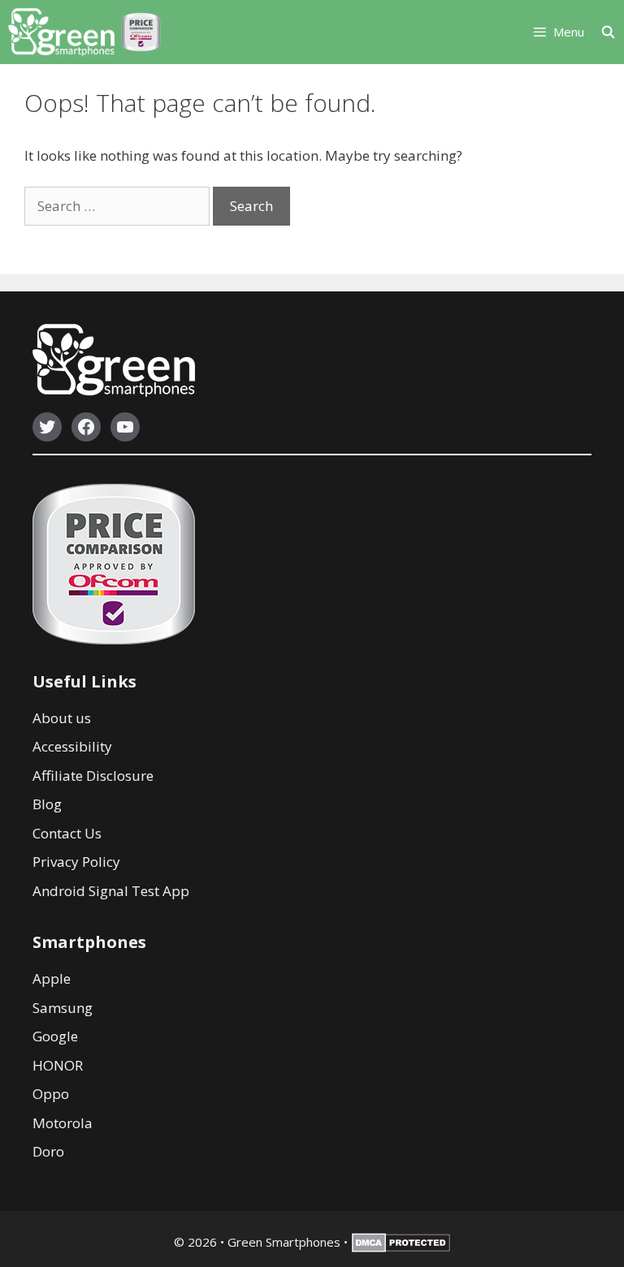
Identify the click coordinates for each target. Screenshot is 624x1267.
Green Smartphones (284, 1242)
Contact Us (67, 833)
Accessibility (72, 746)
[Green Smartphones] (61, 32)
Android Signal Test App (110, 890)
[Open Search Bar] (612, 32)
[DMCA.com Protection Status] (401, 1247)
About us (61, 718)
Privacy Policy (76, 861)
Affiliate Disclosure (93, 775)
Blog (47, 804)
